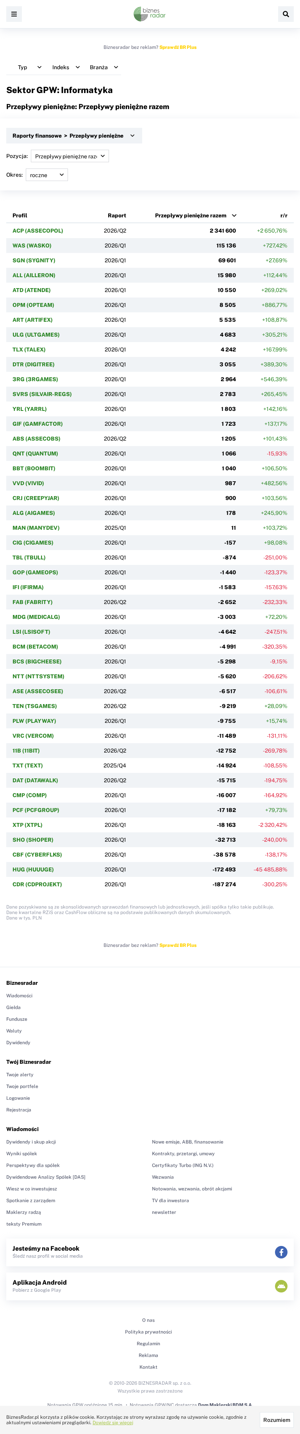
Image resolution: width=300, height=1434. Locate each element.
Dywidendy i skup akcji (31, 1142)
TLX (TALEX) (29, 349)
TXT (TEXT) (27, 765)
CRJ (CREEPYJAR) (35, 498)
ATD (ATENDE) (31, 290)
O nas (148, 1320)
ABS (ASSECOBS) (36, 439)
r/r (284, 215)
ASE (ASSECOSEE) (37, 691)
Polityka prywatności (148, 1332)
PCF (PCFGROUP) (35, 810)
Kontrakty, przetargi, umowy (183, 1153)
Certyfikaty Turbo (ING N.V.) (183, 1165)
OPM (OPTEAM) (33, 305)
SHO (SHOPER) (33, 840)
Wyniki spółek (21, 1153)
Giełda (13, 1007)
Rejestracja (18, 1110)
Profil (19, 215)
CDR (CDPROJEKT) (37, 884)
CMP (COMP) (29, 795)
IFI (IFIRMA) (28, 587)
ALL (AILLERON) (33, 275)
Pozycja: (17, 156)
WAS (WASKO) (32, 245)
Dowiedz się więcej (113, 1422)
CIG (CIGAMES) (33, 543)
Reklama (148, 1355)
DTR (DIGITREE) (33, 364)
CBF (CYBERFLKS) (37, 854)
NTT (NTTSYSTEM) (38, 676)
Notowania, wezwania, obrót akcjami (192, 1189)
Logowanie (18, 1098)
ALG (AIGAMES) (33, 513)
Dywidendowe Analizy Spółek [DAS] (46, 1177)
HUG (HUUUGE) (33, 869)
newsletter (164, 1212)
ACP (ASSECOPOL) (37, 231)
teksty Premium (23, 1224)
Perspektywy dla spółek (33, 1165)
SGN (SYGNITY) (33, 260)
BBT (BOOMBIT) (33, 468)
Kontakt (148, 1367)
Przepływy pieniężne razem (191, 215)
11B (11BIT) (26, 750)
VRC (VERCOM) (33, 736)
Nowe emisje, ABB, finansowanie (187, 1142)
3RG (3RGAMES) (35, 379)
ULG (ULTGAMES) (36, 335)
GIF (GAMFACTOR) (37, 424)
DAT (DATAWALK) (35, 780)
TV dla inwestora (170, 1200)
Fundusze (16, 1019)
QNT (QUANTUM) (35, 453)
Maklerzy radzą (23, 1212)
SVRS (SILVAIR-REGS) (42, 394)
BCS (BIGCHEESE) (37, 661)
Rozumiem (276, 1420)
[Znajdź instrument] (286, 14)
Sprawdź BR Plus (177, 47)
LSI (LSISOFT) (31, 632)
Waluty (14, 1031)
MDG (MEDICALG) (36, 617)
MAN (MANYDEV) (36, 528)
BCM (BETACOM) (35, 647)
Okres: (14, 175)
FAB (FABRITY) (32, 602)
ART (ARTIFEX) (32, 320)
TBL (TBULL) (29, 557)
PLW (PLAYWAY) (34, 721)
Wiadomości (19, 995)
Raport (117, 215)
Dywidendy (18, 1042)
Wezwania (163, 1177)
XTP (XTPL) (27, 825)
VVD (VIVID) (28, 483)
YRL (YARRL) (29, 409)
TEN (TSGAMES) (34, 706)
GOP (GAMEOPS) (35, 572)
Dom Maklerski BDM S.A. (225, 1405)
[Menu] (14, 14)
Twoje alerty (20, 1074)
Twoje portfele (22, 1086)
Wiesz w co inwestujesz (31, 1189)
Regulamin (148, 1343)
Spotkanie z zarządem (30, 1200)
